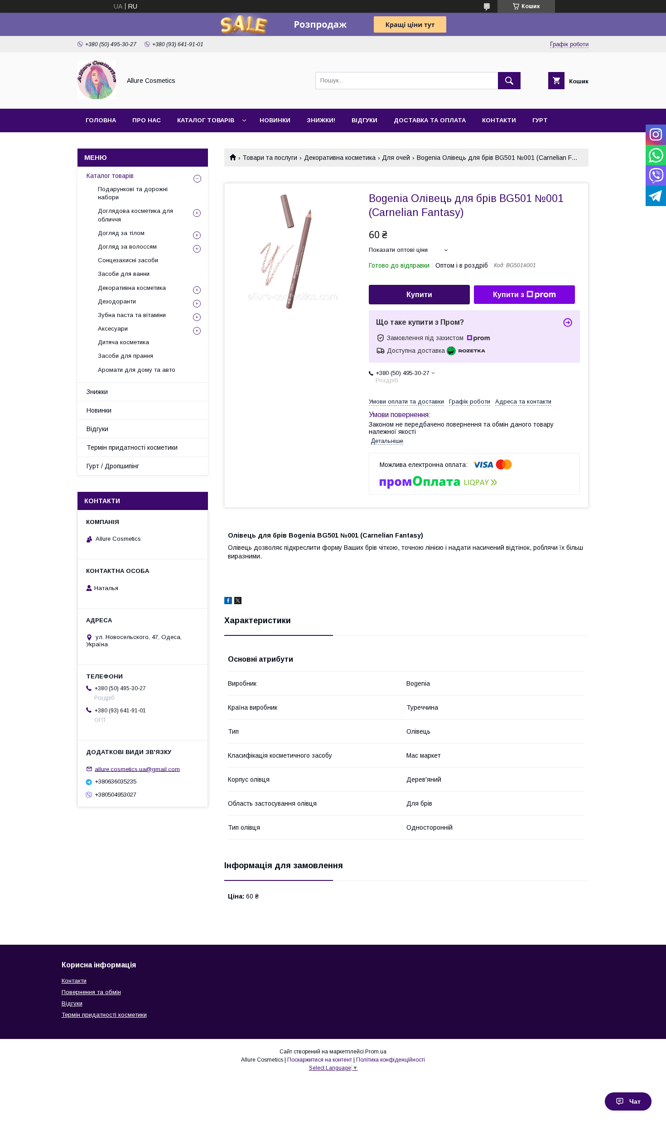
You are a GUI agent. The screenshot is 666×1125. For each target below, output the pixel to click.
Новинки (275, 120)
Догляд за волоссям (127, 246)
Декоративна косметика (340, 157)
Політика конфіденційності (390, 1060)
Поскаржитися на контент (319, 1060)
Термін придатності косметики (132, 447)
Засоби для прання (125, 355)
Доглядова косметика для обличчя (135, 214)
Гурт (540, 120)
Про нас (146, 120)
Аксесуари (113, 328)
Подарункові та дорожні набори (133, 193)
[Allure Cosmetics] (96, 97)
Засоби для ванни (124, 273)
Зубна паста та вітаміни (132, 315)
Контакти (499, 120)
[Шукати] (509, 80)
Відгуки (364, 120)
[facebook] (228, 602)
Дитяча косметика (123, 342)
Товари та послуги (269, 157)
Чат (635, 1101)
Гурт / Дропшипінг (113, 466)
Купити (419, 294)
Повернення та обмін (91, 992)
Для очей (396, 157)
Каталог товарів (205, 120)
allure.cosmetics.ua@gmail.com (137, 768)
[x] (237, 602)
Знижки (97, 391)
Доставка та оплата (430, 120)
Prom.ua (375, 1051)
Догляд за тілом (121, 233)
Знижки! (321, 120)
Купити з (508, 294)
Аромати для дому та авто (136, 369)
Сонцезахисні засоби (128, 260)
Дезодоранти (117, 301)
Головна (101, 120)
